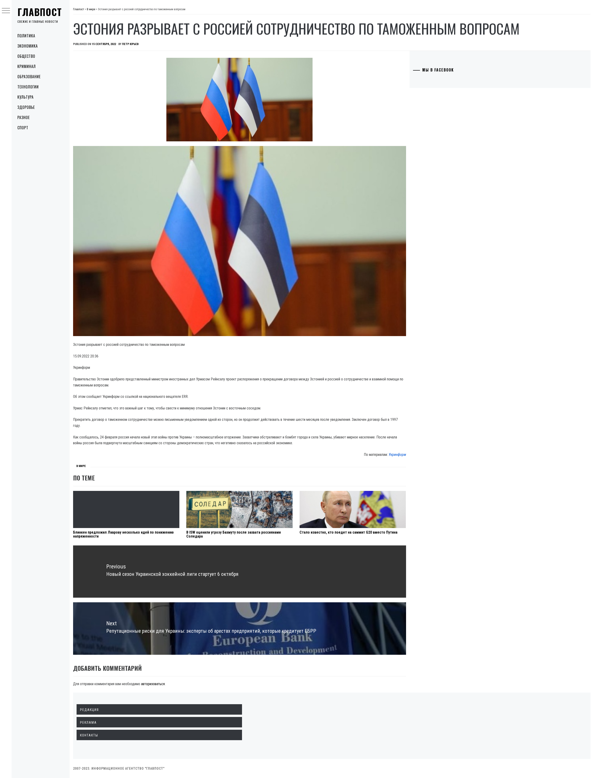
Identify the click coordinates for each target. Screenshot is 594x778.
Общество (26, 56)
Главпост (39, 12)
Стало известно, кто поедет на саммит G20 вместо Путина (348, 532)
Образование (29, 76)
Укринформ (397, 454)
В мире (81, 466)
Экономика (27, 46)
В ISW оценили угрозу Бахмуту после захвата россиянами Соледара (233, 534)
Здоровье (26, 107)
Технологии (28, 87)
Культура (25, 97)
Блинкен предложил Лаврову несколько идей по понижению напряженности (123, 534)
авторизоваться (153, 684)
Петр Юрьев (130, 44)
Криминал (26, 66)
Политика (26, 36)
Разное (23, 117)
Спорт (22, 127)
